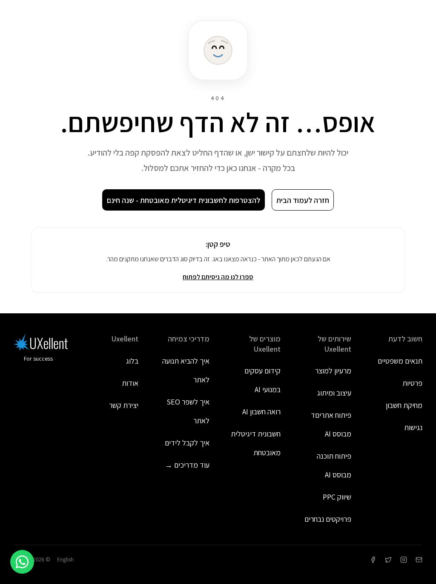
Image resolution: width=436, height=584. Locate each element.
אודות (130, 383)
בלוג (132, 361)
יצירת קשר (123, 405)
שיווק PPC (337, 497)
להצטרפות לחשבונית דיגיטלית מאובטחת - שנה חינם (183, 200)
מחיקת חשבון (404, 405)
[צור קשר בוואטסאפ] (22, 562)
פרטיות (412, 383)
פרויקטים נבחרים (327, 519)
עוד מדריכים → (187, 465)
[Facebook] (373, 559)
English (65, 559)
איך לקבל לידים (187, 443)
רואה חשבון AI (261, 411)
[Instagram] (403, 559)
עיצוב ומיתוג (334, 393)
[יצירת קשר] (419, 559)
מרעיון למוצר (333, 371)
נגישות (413, 427)
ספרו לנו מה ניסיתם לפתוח (218, 276)
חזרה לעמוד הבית (302, 200)
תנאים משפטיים (400, 361)
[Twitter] (388, 559)
